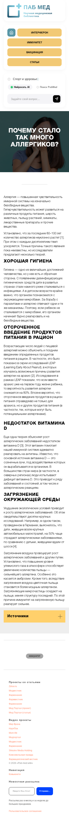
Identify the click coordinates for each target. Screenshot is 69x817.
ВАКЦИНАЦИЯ (34, 52)
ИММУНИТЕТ (34, 42)
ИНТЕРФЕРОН (39, 32)
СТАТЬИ (34, 62)
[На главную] (11, 33)
